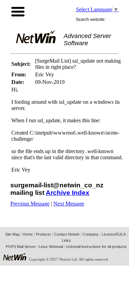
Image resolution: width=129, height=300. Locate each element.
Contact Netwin (66, 234)
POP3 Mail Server (21, 247)
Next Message (68, 204)
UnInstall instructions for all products (96, 247)
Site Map (12, 234)
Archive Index (67, 192)
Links (66, 240)
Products (43, 234)
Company (91, 234)
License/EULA (114, 234)
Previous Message (30, 204)
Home (28, 234)
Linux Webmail (51, 247)
